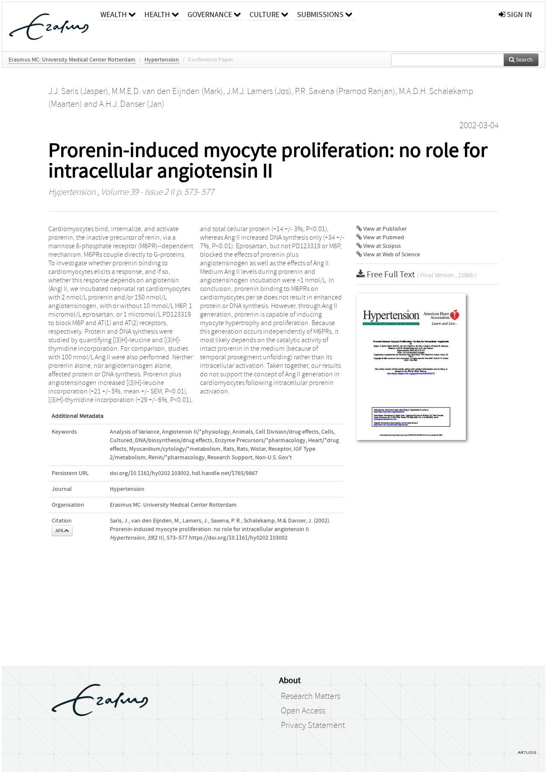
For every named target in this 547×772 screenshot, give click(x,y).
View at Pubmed (383, 237)
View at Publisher (384, 229)
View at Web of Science (391, 254)
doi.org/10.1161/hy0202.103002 (149, 473)
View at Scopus (381, 246)
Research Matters (310, 696)
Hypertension (161, 59)
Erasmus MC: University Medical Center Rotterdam (72, 59)
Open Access (303, 711)
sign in (518, 14)
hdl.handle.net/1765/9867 (225, 473)
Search (524, 59)
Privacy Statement (313, 725)
